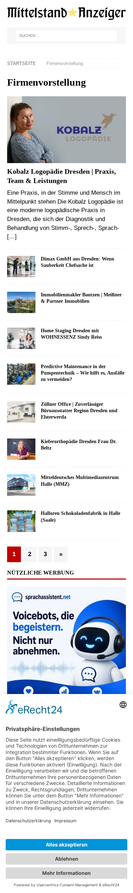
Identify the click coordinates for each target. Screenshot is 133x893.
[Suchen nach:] (67, 35)
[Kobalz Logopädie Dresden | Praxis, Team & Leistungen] (66, 129)
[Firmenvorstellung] (21, 266)
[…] (12, 236)
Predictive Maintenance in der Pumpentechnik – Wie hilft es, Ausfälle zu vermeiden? (82, 373)
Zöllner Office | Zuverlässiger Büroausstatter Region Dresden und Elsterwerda (79, 411)
